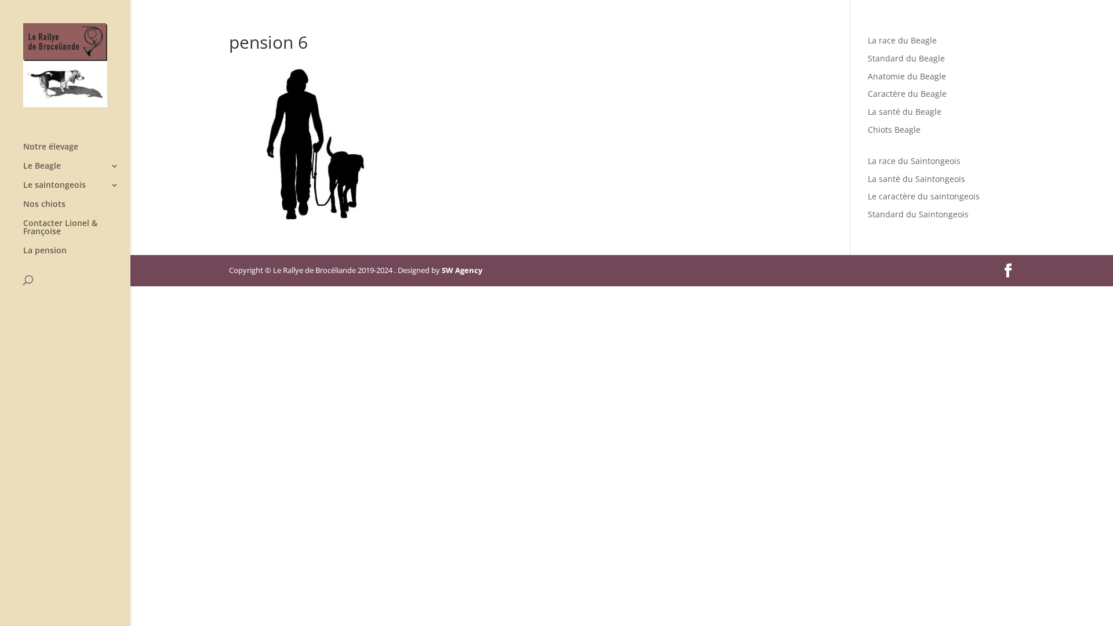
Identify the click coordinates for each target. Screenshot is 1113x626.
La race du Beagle (902, 40)
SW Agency (462, 270)
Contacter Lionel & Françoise (60, 227)
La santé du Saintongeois (916, 178)
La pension (45, 251)
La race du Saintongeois (914, 160)
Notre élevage (50, 147)
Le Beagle (42, 166)
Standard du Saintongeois (918, 214)
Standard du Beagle (906, 58)
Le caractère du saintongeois (924, 196)
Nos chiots (44, 204)
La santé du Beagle (904, 111)
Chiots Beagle (894, 129)
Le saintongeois (54, 185)
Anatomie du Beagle (907, 76)
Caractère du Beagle (907, 93)
